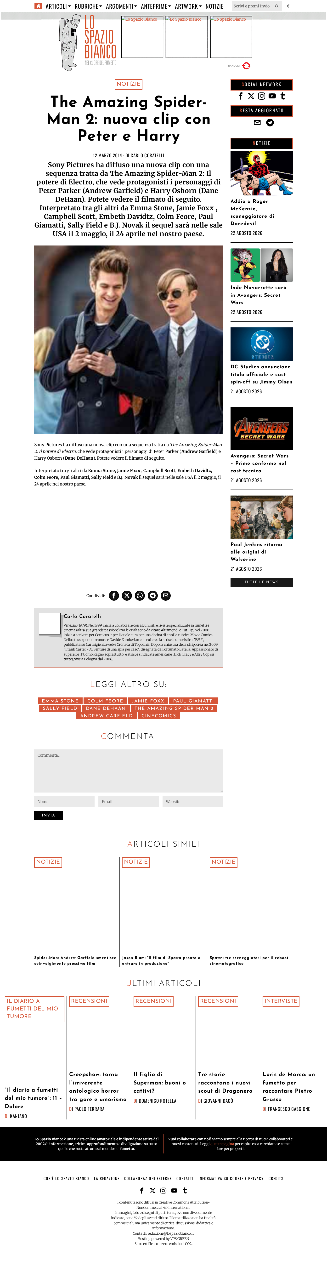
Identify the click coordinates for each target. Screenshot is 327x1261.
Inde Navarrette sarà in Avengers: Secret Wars (259, 295)
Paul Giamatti (193, 701)
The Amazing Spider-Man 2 (174, 709)
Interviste (281, 1001)
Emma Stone (60, 701)
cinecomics (158, 716)
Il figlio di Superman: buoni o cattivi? (160, 1083)
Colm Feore (105, 701)
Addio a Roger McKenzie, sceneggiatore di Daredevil (252, 213)
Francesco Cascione (289, 1108)
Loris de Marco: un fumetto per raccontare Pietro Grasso (289, 1087)
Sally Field (60, 709)
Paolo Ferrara (89, 1108)
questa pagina (222, 1144)
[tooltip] (114, 596)
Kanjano (18, 1116)
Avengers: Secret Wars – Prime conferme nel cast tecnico (260, 464)
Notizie (129, 84)
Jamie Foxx (148, 701)
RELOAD (240, 66)
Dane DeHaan (106, 709)
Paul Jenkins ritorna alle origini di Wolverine (256, 552)
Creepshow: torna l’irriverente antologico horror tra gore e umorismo (98, 1087)
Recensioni (89, 1001)
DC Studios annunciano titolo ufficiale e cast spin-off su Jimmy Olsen (262, 374)
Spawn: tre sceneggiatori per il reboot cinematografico (249, 961)
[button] (277, 6)
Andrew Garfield (106, 716)
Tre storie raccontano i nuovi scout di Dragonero (225, 1083)
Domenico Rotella (157, 1100)
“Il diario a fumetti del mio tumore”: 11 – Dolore (33, 1099)
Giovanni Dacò (218, 1100)
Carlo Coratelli (147, 155)
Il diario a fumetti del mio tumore (32, 1009)
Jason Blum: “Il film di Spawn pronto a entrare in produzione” (161, 961)
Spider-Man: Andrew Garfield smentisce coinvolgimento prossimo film (75, 961)
